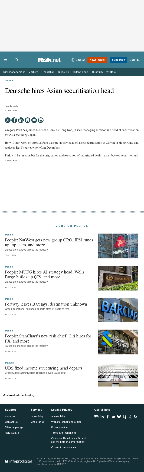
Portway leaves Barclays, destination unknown (46, 303)
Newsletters (97, 60)
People (9, 80)
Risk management (14, 72)
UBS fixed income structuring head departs (43, 367)
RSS (136, 417)
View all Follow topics (96, 417)
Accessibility (58, 416)
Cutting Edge (80, 72)
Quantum (97, 72)
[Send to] (34, 120)
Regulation (48, 72)
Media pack (37, 422)
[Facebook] (14, 120)
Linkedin (102, 417)
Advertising (37, 416)
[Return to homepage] (49, 61)
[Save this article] (27, 120)
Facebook (108, 417)
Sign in (134, 60)
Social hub (130, 417)
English (81, 60)
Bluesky (119, 417)
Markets (33, 72)
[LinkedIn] (21, 120)
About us (10, 416)
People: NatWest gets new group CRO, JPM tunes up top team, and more (49, 242)
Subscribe (118, 60)
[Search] (16, 60)
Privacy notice (59, 427)
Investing (63, 72)
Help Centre (12, 433)
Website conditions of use (66, 422)
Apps (124, 417)
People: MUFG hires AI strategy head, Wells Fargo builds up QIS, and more (44, 274)
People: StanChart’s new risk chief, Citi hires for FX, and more (48, 338)
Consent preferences (63, 447)
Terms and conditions (63, 433)
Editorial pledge (14, 427)
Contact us (11, 422)
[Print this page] (41, 120)
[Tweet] (8, 120)
